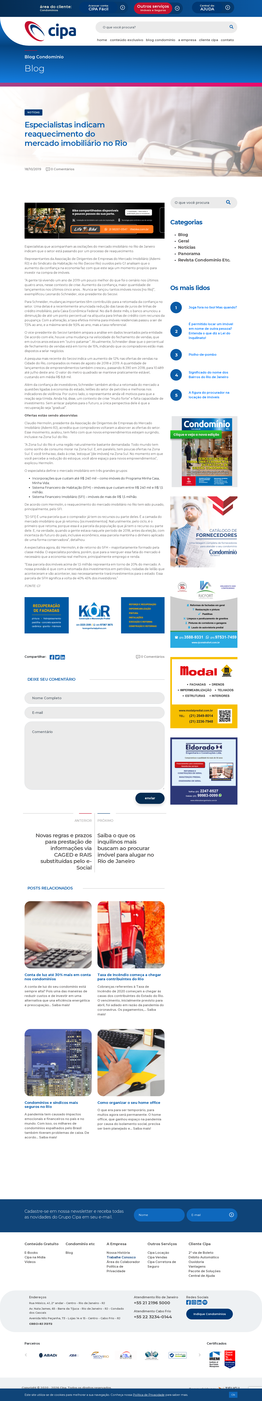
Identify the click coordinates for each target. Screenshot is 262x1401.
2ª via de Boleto (201, 1253)
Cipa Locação (158, 1253)
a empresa (187, 40)
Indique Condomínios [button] (210, 1314)
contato (227, 40)
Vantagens (197, 1266)
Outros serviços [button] (153, 8)
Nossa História (118, 1253)
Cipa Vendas (157, 1257)
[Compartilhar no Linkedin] (62, 658)
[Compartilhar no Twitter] (57, 658)
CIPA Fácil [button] (98, 7)
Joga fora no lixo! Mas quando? (213, 307)
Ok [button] (233, 1394)
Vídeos (30, 1262)
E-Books (31, 1253)
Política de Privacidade (149, 1395)
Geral (183, 241)
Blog (183, 234)
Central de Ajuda (202, 1276)
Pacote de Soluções (205, 1271)
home (102, 40)
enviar (150, 798)
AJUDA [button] (207, 7)
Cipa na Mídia (35, 1257)
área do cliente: (56, 7)
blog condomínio (160, 40)
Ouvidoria (196, 1262)
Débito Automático (204, 1257)
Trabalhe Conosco (121, 1257)
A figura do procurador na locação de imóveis (209, 395)
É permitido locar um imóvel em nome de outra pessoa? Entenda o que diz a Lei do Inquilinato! (211, 331)
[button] (38, 1355)
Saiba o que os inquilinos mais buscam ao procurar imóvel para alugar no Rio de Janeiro (125, 848)
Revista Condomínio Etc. (204, 260)
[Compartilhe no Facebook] (52, 658)
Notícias (186, 247)
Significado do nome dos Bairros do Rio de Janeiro (208, 375)
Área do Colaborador (123, 1262)
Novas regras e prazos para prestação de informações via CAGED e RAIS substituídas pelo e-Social (63, 851)
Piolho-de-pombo (203, 354)
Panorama (189, 253)
